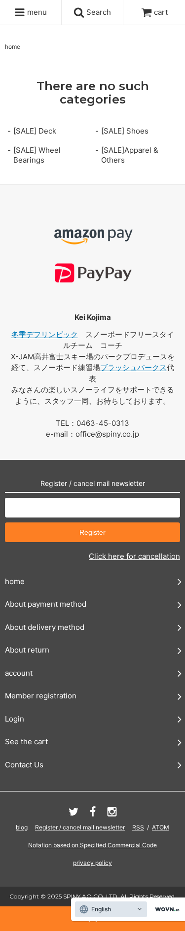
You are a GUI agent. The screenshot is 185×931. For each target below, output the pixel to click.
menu (36, 12)
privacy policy (92, 862)
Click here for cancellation (134, 556)
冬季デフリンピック (44, 334)
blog (22, 827)
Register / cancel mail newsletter (80, 827)
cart (161, 12)
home (12, 46)
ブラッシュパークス (133, 367)
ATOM (160, 827)
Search (97, 12)
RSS (138, 827)
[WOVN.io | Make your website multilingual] (165, 909)
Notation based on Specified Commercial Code (92, 845)
